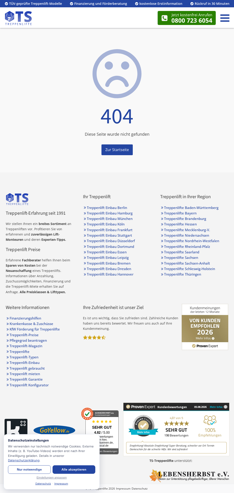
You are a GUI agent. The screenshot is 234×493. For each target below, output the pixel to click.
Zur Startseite (117, 149)
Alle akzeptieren (73, 469)
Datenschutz (140, 488)
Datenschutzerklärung (24, 460)
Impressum (123, 488)
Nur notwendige (29, 469)
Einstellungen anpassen (52, 477)
